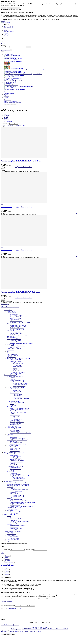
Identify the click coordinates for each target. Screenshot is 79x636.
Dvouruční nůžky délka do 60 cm (18, 325)
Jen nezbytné (10, 8)
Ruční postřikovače (14, 347)
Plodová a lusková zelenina (19, 381)
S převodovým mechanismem (17, 329)
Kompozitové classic (15, 467)
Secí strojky (13, 379)
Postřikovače (10, 344)
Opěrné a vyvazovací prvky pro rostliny (13, 452)
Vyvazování (10, 471)
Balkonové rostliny (17, 394)
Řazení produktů (5, 123)
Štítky (2, 553)
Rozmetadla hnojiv (14, 424)
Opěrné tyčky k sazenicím (16, 462)
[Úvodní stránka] (5, 22)
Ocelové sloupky (14, 455)
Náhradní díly (13, 493)
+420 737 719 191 (5, 625)
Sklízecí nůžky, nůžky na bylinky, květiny (20, 322)
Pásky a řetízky (13, 473)
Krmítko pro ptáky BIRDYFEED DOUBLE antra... (21, 292)
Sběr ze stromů (13, 520)
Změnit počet (4, 167)
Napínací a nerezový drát (16, 459)
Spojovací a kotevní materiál (17, 460)
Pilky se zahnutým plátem (16, 333)
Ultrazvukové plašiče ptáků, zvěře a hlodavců (18, 485)
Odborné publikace (8, 541)
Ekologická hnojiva (14, 430)
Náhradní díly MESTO (18, 495)
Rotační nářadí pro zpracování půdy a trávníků (21, 343)
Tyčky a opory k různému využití (15, 466)
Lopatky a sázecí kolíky (15, 340)
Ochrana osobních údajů (62, 629)
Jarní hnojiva (16, 416)
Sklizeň (9, 516)
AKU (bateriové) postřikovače (17, 346)
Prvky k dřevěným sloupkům (17, 464)
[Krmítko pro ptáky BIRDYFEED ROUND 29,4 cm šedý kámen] (24, 157)
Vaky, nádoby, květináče (16, 442)
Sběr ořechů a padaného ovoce (17, 518)
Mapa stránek (4, 631)
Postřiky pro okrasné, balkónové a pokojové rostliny (22, 502)
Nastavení (3, 8)
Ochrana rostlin (7, 481)
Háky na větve (10, 350)
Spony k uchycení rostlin (19, 478)
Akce (6, 557)
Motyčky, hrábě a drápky (16, 341)
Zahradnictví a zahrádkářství (10, 307)
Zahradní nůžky (11, 312)
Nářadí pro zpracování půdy (14, 339)
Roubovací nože (14, 527)
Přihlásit (32, 605)
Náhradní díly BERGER (16, 359)
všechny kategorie (5, 304)
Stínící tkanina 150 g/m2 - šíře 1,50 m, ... (16, 250)
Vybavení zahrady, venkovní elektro (13, 531)
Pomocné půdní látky (12, 426)
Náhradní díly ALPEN (15, 373)
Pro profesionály (14, 513)
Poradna (6, 33)
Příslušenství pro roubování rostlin (18, 525)
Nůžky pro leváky (14, 319)
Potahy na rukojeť (17, 366)
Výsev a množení (17, 399)
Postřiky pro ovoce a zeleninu (17, 503)
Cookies (26, 631)
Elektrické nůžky (14, 314)
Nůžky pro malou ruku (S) (16, 315)
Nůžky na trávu (10, 336)
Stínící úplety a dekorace (13, 539)
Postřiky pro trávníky (15, 505)
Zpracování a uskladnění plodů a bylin (19, 521)
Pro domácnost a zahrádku (16, 511)
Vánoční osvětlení (14, 538)
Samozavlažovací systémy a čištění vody (17, 440)
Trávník (12, 404)
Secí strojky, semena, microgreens (15, 376)
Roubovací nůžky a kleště (16, 528)
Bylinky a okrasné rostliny (19, 386)
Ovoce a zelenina (14, 411)
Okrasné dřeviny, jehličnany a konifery (19, 409)
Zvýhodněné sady (11, 357)
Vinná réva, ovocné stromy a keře (18, 412)
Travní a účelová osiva (12, 401)
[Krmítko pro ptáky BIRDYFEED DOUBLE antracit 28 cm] (24, 288)
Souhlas (21, 631)
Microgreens (13, 377)
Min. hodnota (7, 549)
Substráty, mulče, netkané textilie (15, 387)
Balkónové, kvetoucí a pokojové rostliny (20, 408)
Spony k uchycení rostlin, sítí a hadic (19, 476)
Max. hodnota (29, 549)
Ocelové (12, 470)
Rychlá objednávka (5, 50)
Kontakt (6, 35)
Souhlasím (17, 8)
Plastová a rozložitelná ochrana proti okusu (17, 482)
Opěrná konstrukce (11, 453)
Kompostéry (10, 434)
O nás (5, 30)
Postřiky (9, 498)
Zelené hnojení (13, 405)
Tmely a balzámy (14, 529)
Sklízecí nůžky (13, 523)
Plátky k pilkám (17, 365)
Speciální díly (16, 370)
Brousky (9, 352)
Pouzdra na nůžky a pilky (13, 355)
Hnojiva (9, 406)
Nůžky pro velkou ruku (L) (16, 318)
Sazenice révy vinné (12, 445)
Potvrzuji (3, 21)
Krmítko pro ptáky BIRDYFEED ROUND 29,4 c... (21, 161)
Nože (8, 351)
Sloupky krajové (17, 458)
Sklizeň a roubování (9, 514)
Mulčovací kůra (17, 395)
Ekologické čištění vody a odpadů (18, 444)
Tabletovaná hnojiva (15, 420)
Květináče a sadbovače (12, 435)
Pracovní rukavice (11, 534)
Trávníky (12, 413)
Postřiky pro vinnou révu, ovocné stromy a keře (21, 506)
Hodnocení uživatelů (7, 565)
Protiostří (15, 368)
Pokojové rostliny (17, 397)
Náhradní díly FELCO (15, 361)
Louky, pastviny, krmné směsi (17, 402)
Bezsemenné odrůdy (15, 451)
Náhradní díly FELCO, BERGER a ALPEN (18, 358)
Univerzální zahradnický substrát (21, 398)
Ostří (14, 362)
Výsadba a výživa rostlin (10, 375)
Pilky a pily (10, 330)
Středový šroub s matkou (19, 372)
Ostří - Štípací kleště (18, 364)
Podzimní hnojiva (17, 419)
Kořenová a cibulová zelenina (20, 383)
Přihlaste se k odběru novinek (8, 605)
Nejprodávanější (9, 562)
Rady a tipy (6, 34)
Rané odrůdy (13, 446)
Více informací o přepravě (7, 601)
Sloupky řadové (17, 456)
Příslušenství (13, 492)
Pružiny (15, 369)
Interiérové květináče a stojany (17, 438)
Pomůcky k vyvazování (15, 474)
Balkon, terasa (13, 437)
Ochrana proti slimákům (16, 499)
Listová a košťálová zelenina (20, 384)
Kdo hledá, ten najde (6, 47)
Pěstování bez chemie (12, 429)
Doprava (53, 629)
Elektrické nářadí (11, 311)
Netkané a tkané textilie (16, 388)
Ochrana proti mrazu (12, 509)
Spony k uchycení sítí (18, 480)
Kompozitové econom (15, 469)
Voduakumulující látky (15, 423)
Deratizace (9, 510)
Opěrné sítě (12, 463)
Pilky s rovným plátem (15, 332)
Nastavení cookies (33, 631)
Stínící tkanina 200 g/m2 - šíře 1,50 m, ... (16, 207)
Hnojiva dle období (15, 415)
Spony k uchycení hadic (19, 477)
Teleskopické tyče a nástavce (14, 348)
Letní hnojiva (16, 417)
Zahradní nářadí (8, 310)
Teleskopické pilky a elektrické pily (18, 334)
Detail (76, 213)
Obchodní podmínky (9, 31)
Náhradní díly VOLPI (18, 496)
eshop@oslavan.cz (14, 625)
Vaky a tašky (10, 532)
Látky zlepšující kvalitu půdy (14, 427)
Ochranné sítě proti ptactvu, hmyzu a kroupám (18, 484)
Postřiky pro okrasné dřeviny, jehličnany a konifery (22, 500)
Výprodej (7, 560)
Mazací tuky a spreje (12, 354)
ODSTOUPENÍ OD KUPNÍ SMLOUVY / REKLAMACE (36, 629)
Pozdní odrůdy (13, 449)
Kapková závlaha (14, 441)
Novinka (7, 559)
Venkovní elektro (11, 535)
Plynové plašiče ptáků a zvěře (14, 507)
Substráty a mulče (14, 393)
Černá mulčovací (17, 391)
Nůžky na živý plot (11, 337)
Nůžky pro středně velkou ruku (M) (18, 317)
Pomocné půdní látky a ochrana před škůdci (20, 433)
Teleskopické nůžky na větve (17, 328)
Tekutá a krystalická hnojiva (17, 422)
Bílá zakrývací (16, 390)
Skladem (7, 556)
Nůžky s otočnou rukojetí (16, 321)
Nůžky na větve (11, 323)
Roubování (9, 524)
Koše (11, 517)
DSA (39, 631)
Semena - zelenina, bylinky (16, 380)
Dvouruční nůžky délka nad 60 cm (18, 326)
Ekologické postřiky (15, 431)
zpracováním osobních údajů (14, 608)
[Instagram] (4, 41)
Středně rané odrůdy (15, 448)
